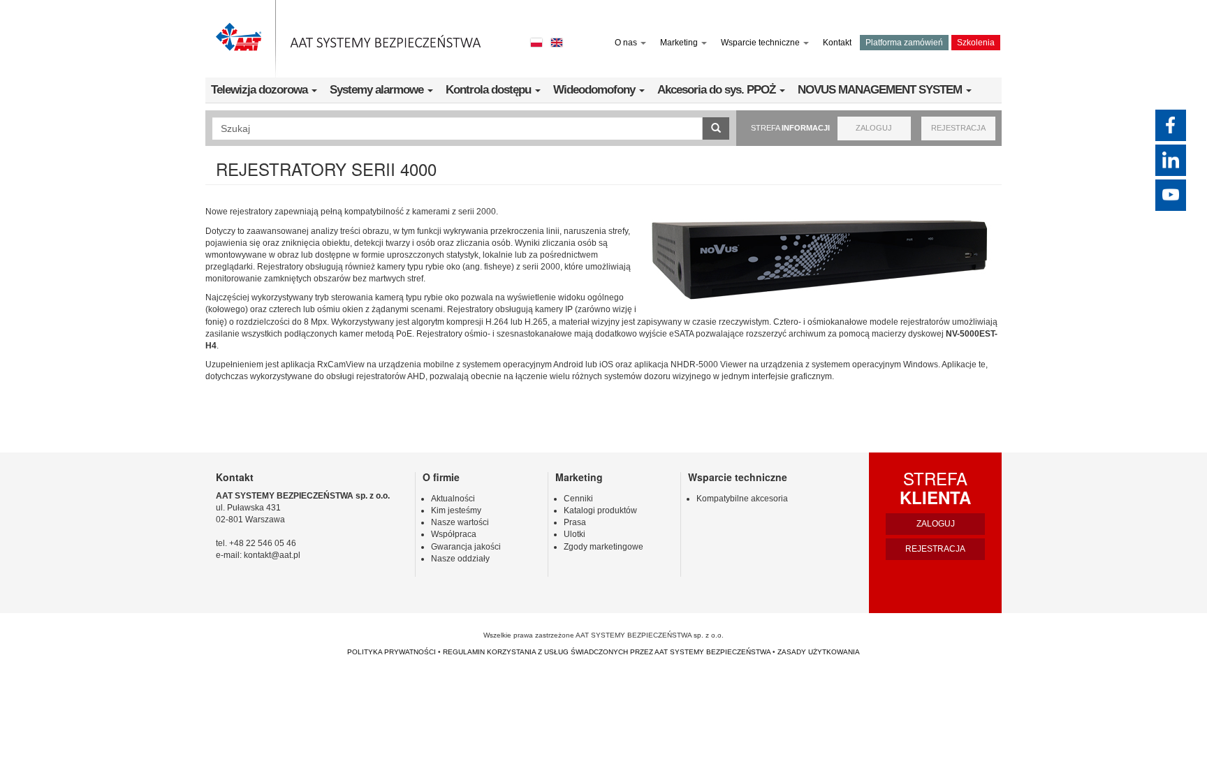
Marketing (680, 42)
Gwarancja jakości (466, 547)
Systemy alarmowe (378, 89)
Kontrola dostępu (490, 89)
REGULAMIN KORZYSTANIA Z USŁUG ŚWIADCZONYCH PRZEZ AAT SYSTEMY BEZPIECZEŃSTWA (606, 652)
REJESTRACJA (958, 128)
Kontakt (837, 42)
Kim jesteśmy (456, 510)
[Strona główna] (348, 39)
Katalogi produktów (600, 510)
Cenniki (578, 498)
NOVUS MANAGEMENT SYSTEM (881, 89)
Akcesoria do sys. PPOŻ (717, 89)
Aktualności (453, 498)
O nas (627, 42)
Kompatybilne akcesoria (742, 498)
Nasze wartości (460, 522)
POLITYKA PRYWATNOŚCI (391, 652)
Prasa (575, 522)
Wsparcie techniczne (761, 42)
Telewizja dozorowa (260, 89)
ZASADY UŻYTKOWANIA (818, 652)
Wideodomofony (595, 89)
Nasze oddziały (460, 559)
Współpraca (453, 534)
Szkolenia (976, 42)
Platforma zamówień (904, 42)
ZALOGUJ (874, 128)
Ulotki (574, 534)
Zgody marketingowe (603, 547)
